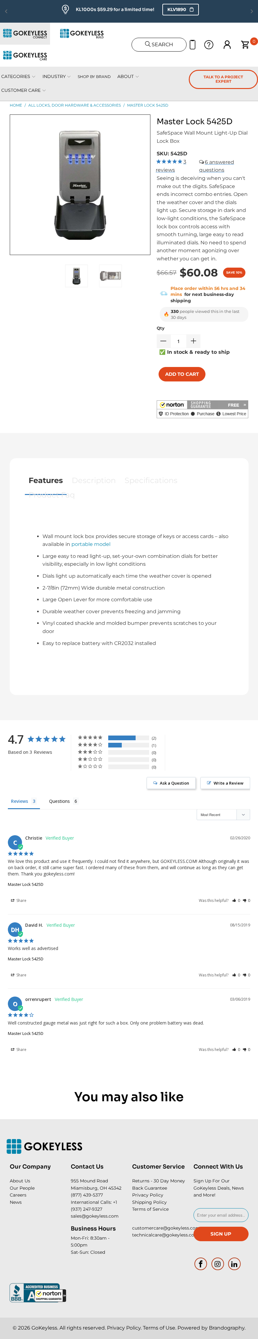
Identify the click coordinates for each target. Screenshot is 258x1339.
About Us (20, 1181)
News (16, 1202)
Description (94, 480)
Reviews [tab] (19, 801)
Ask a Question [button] (174, 783)
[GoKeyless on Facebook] (201, 1264)
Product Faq (52, 494)
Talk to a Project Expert (223, 79)
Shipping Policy (149, 1202)
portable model (90, 544)
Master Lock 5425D (25, 884)
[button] (50, 1295)
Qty (161, 328)
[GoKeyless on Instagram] (217, 1264)
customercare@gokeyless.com (166, 1228)
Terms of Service (150, 1209)
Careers (18, 1195)
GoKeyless (44, 1328)
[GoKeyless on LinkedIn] (234, 1264)
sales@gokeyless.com (95, 1216)
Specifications (151, 480)
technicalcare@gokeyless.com (165, 1235)
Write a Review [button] (229, 783)
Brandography (226, 1328)
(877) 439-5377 (87, 1195)
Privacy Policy (147, 1195)
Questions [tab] (59, 801)
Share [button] (20, 900)
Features (46, 480)
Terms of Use (159, 1328)
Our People (22, 1188)
